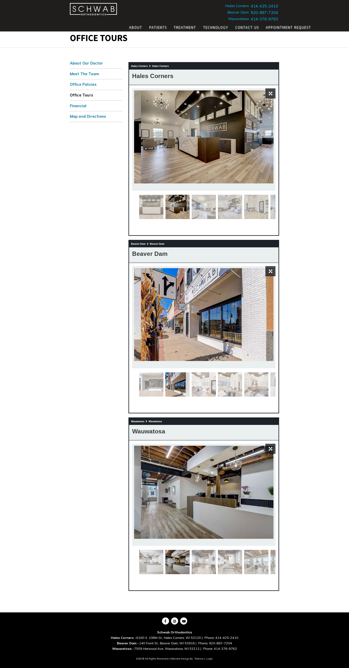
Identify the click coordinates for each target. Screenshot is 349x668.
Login (209, 658)
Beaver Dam (238, 12)
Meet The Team (84, 73)
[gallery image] (210, 136)
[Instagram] (174, 621)
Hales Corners (237, 6)
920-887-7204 (264, 12)
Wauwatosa (238, 19)
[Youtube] (183, 621)
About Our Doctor (86, 63)
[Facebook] (165, 621)
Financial (78, 105)
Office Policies (83, 84)
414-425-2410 (264, 6)
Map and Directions (88, 116)
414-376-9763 (264, 19)
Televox (198, 658)
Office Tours (81, 95)
